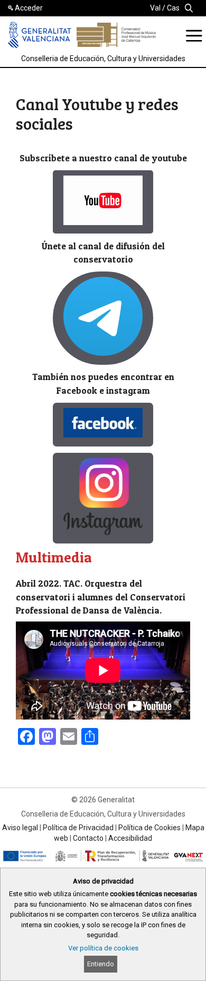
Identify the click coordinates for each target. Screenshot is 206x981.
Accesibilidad (130, 838)
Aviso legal (20, 827)
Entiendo (100, 964)
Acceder (29, 8)
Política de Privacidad (78, 827)
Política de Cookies (149, 827)
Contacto (88, 838)
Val (155, 8)
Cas (173, 8)
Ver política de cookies (103, 948)
